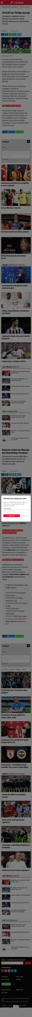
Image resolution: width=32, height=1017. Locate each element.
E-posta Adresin (7, 508)
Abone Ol (11, 515)
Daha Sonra (24, 515)
